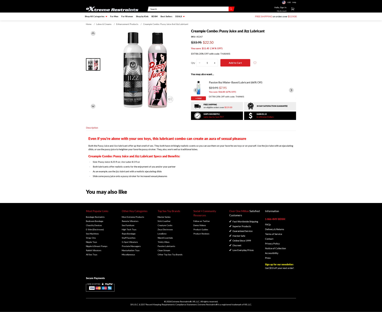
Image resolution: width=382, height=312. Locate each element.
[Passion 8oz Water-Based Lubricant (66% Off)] (198, 87)
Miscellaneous (128, 254)
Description (92, 127)
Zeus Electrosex (165, 229)
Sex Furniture (128, 225)
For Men (114, 16)
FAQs (268, 224)
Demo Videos (199, 225)
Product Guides (200, 229)
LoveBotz (162, 233)
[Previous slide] (93, 33)
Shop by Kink (142, 16)
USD (284, 2)
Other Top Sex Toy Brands (170, 254)
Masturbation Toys (131, 250)
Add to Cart (235, 62)
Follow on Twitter (201, 221)
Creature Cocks (165, 225)
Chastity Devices (94, 225)
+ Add (198, 98)
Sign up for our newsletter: (279, 264)
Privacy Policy (272, 243)
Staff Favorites (128, 238)
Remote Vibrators (130, 221)
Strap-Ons (91, 238)
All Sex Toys (91, 254)
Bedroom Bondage (94, 221)
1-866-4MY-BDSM (275, 219)
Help (294, 2)
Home (88, 24)
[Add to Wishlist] (255, 62)
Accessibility (271, 253)
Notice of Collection (275, 248)
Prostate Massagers (131, 246)
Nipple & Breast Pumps (96, 246)
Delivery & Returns (274, 229)
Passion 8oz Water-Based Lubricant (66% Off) (235, 82)
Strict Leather (164, 221)
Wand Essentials (165, 238)
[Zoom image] (145, 70)
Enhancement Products (127, 24)
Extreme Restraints (181, 301)
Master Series (164, 217)
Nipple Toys (91, 242)
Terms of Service (273, 234)
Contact (269, 238)
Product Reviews (201, 233)
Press (268, 257)
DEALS (178, 16)
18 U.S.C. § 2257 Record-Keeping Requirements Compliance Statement (163, 304)
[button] (93, 64)
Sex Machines (92, 233)
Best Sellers (166, 16)
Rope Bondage (128, 233)
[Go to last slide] (195, 90)
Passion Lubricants (166, 246)
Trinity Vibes (164, 242)
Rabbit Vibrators (93, 250)
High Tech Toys (129, 229)
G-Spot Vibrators (130, 242)
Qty (193, 62)
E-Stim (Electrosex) (95, 229)
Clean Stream (164, 250)
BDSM (154, 16)
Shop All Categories (94, 16)
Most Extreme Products (133, 217)
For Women (127, 16)
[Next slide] (93, 106)
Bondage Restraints (95, 217)
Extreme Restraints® (208, 304)
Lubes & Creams (103, 24)
